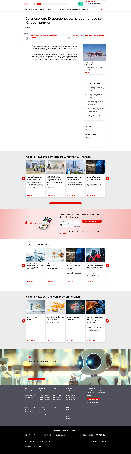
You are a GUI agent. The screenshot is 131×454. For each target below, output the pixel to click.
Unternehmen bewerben (44, 397)
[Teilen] (98, 9)
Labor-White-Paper (70, 393)
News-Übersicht (29, 397)
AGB (34, 446)
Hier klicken (71, 225)
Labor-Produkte (56, 393)
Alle (38, 3)
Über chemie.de (50, 441)
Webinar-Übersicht (29, 412)
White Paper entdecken (71, 390)
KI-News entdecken (36, 379)
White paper (69, 412)
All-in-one (68, 418)
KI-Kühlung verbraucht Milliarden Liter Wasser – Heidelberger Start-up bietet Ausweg (96, 103)
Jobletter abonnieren (44, 409)
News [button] (25, 9)
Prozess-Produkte (57, 395)
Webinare (68, 416)
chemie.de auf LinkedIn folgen (94, 402)
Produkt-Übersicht (57, 399)
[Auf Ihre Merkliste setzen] (94, 9)
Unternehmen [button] (33, 9)
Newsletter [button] (85, 9)
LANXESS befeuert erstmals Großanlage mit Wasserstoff (94, 116)
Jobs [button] (67, 9)
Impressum (28, 446)
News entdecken (29, 390)
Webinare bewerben (30, 409)
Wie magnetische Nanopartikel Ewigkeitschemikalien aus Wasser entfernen (96, 95)
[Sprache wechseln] (102, 9)
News (67, 407)
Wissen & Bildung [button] (75, 9)
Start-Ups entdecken (44, 393)
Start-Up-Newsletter (30, 395)
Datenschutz (40, 446)
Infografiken (56, 409)
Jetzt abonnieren (93, 399)
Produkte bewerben (57, 397)
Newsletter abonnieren (92, 221)
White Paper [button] (61, 9)
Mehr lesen (62, 233)
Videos (54, 414)
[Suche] (67, 4)
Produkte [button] (41, 9)
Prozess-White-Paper (71, 395)
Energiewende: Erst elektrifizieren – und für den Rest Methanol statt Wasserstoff (96, 88)
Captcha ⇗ (77, 226)
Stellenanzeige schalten (44, 412)
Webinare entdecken (30, 407)
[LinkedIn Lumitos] (105, 446)
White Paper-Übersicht (71, 399)
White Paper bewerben (71, 397)
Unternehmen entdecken (45, 390)
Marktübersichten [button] (50, 9)
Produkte (68, 409)
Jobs (67, 414)
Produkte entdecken (57, 390)
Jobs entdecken (42, 407)
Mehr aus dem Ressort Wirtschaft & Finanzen (65, 203)
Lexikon (54, 407)
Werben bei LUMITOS (30, 441)
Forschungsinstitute (57, 412)
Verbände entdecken (44, 395)
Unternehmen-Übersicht (45, 399)
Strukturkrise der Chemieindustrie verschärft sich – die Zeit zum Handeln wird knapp (96, 110)
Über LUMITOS (40, 441)
